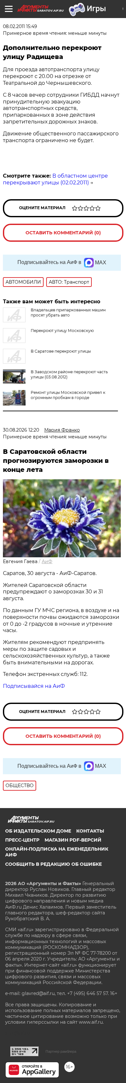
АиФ (47, 561)
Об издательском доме (38, 831)
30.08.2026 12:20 (21, 430)
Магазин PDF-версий (73, 840)
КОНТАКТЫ (90, 831)
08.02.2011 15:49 (20, 26)
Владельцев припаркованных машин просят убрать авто (68, 312)
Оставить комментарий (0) (63, 233)
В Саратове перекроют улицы (61, 351)
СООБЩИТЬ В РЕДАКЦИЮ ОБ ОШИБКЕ (53, 864)
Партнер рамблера (61, 1051)
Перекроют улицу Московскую (62, 330)
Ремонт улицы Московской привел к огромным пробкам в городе (68, 395)
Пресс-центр (22, 840)
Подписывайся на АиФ (34, 686)
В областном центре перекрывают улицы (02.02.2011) (55, 179)
